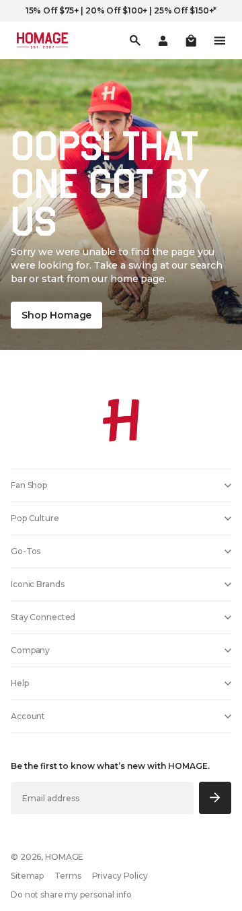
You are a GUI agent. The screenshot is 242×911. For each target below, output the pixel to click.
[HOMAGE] (42, 40)
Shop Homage (56, 315)
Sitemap (27, 876)
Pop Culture (35, 518)
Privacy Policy (120, 876)
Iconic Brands (37, 584)
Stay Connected (43, 617)
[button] (191, 40)
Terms (67, 876)
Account (28, 716)
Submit (215, 797)
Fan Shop (29, 485)
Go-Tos (25, 551)
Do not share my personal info (71, 894)
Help (20, 683)
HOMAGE (64, 857)
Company (30, 650)
